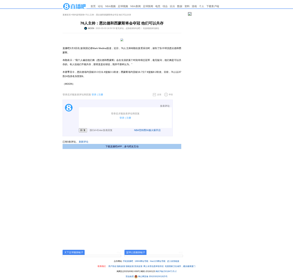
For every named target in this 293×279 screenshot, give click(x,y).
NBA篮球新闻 (78, 15)
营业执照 (130, 276)
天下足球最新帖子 (73, 252)
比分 (172, 6)
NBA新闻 (135, 6)
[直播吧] (74, 6)
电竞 (157, 6)
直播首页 (67, 15)
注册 (100, 94)
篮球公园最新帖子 (135, 252)
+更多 (118, 253)
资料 (187, 6)
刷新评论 (83, 141)
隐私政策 (121, 266)
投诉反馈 (138, 266)
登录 (94, 94)
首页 (93, 6)
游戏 (194, 6)
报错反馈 (130, 266)
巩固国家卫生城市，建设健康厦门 (180, 266)
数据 (179, 6)
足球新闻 (148, 6)
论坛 (100, 6)
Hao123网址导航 (157, 261)
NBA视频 (110, 6)
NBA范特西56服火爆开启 (147, 130)
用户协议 (112, 266)
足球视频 (123, 6)
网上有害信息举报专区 (153, 266)
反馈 (159, 94)
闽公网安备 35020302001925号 (153, 276)
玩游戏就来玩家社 (151, 28)
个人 (201, 6)
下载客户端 (212, 6)
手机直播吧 (128, 261)
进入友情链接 (173, 261)
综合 (165, 6)
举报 (171, 94)
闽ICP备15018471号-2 (166, 271)
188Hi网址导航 (141, 261)
